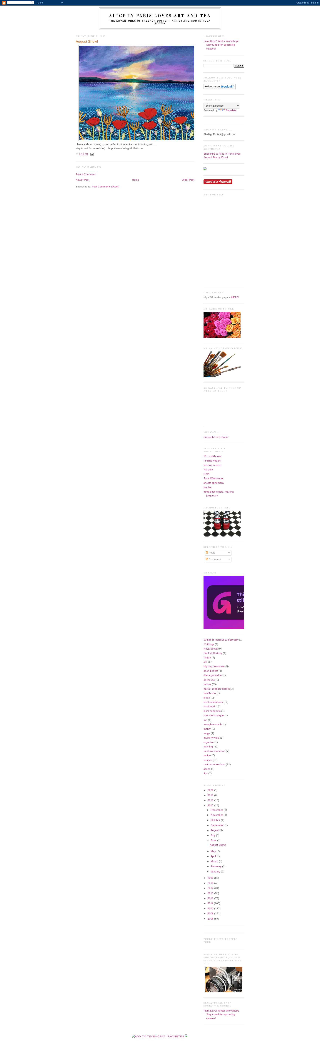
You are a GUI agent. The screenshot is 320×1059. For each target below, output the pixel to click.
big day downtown (214, 666)
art (205, 662)
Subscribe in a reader (216, 437)
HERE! (235, 297)
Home (135, 179)
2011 (211, 903)
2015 (211, 883)
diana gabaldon (213, 675)
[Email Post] (91, 154)
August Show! (87, 41)
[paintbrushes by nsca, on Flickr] (222, 376)
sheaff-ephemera (214, 482)
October (216, 820)
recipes (208, 760)
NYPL (207, 474)
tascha (207, 487)
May (213, 851)
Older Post (188, 179)
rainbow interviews (214, 751)
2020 (211, 790)
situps (207, 769)
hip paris (209, 469)
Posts (211, 552)
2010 (211, 908)
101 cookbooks (212, 456)
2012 (211, 898)
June (214, 840)
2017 (211, 805)
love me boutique (214, 715)
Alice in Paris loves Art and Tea (160, 15)
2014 (211, 888)
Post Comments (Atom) (105, 186)
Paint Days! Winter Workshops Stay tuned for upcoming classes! (221, 45)
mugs (207, 733)
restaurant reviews (214, 764)
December (217, 810)
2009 (211, 913)
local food (209, 706)
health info (210, 693)
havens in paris (212, 465)
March (215, 861)
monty (207, 728)
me (205, 720)
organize (209, 742)
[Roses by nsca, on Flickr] (222, 337)
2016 (211, 878)
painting (208, 746)
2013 (211, 893)
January (216, 871)
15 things (209, 644)
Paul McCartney (213, 653)
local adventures (213, 702)
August (215, 830)
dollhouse (209, 680)
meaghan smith (213, 724)
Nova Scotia (211, 648)
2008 (211, 918)
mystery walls (211, 737)
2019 (211, 795)
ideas (207, 697)
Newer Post (82, 179)
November (217, 815)
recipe (207, 755)
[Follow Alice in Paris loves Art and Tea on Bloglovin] (220, 88)
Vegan (207, 657)
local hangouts (212, 711)
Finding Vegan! (212, 460)
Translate (231, 110)
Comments (214, 559)
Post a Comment (85, 174)
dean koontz (211, 670)
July (213, 835)
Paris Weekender (214, 478)
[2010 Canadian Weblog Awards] (244, 628)
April (213, 856)
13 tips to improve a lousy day (221, 639)
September (217, 825)
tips (206, 773)
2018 (211, 800)
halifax (207, 684)
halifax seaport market (217, 688)
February (216, 866)
